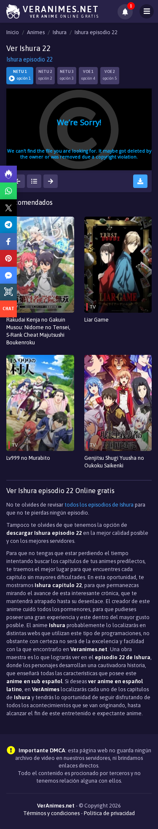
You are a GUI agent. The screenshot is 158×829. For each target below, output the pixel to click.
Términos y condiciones (51, 813)
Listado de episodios (34, 181)
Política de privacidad (109, 813)
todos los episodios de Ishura (99, 505)
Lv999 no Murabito (28, 458)
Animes (36, 32)
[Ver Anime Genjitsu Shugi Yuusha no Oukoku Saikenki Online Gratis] (118, 403)
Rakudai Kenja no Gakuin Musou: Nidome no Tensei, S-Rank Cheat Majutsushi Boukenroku (38, 331)
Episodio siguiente (50, 181)
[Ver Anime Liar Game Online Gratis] (118, 265)
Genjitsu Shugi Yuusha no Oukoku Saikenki (114, 462)
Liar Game (96, 320)
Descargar (140, 181)
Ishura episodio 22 (96, 32)
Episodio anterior (18, 181)
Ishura (60, 32)
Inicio (12, 32)
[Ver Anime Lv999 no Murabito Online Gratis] (40, 403)
